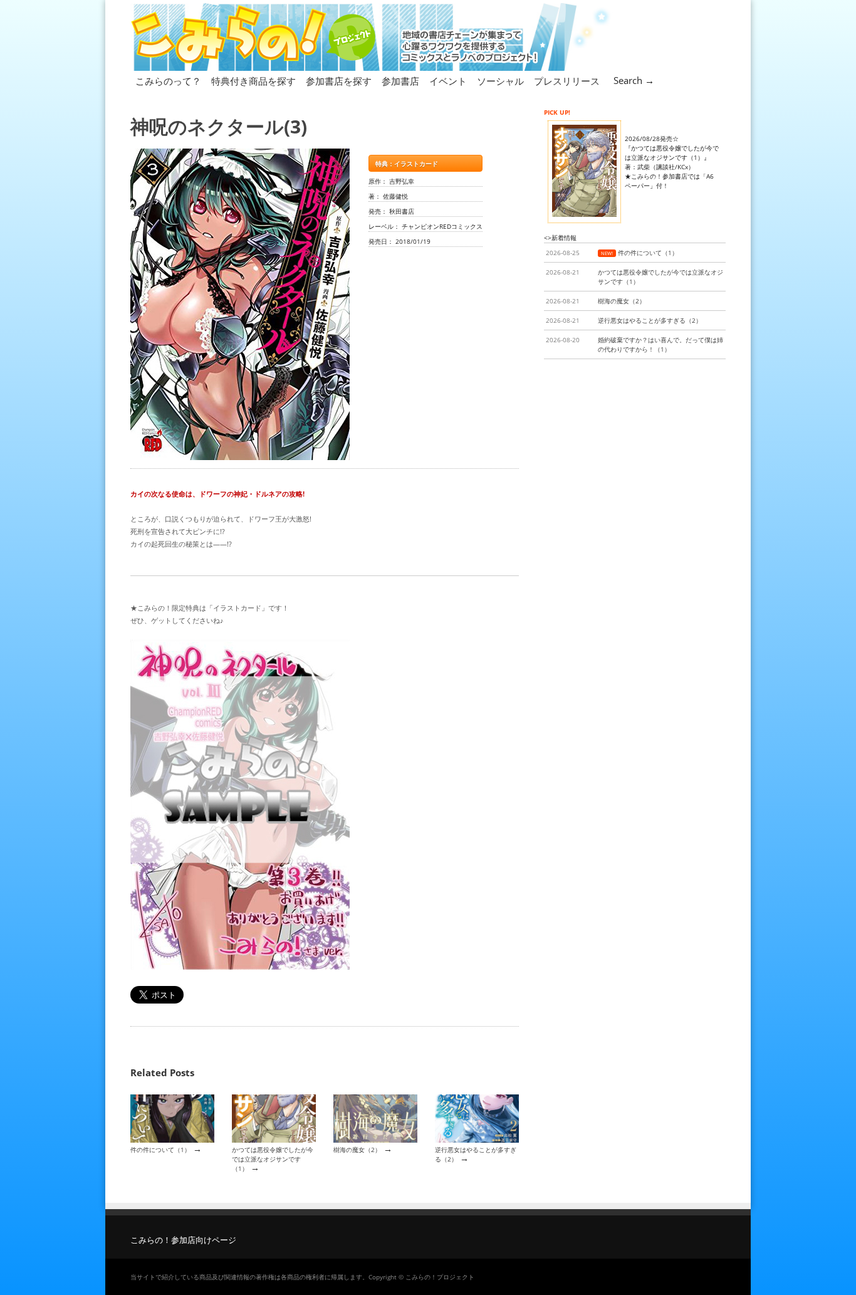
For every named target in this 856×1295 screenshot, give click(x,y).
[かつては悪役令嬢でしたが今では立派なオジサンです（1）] (274, 1140)
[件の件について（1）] (172, 1140)
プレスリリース (567, 81)
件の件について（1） (160, 1149)
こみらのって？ (168, 81)
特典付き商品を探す (253, 81)
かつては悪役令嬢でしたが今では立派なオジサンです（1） (272, 1159)
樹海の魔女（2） (357, 1149)
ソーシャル (500, 81)
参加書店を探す (339, 81)
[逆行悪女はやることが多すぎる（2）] (477, 1140)
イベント (448, 81)
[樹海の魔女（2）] (375, 1140)
